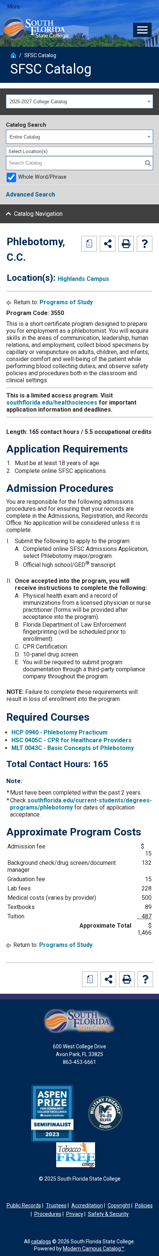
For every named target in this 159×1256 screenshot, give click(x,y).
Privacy (74, 1214)
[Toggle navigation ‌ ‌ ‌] (142, 30)
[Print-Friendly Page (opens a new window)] (126, 243)
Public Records (24, 1205)
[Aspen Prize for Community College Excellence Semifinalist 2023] (52, 1113)
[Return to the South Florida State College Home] (13, 54)
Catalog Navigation (38, 213)
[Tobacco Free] (75, 1154)
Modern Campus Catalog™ (93, 1249)
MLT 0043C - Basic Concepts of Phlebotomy (72, 748)
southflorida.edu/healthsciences (51, 402)
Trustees (56, 1205)
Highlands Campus (83, 278)
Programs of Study (66, 302)
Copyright (119, 1205)
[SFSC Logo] (35, 29)
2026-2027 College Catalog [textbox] (38, 101)
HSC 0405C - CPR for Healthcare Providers (71, 740)
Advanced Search (30, 194)
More (13, 7)
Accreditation (87, 1205)
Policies (144, 1205)
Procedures (47, 1214)
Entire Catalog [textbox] (25, 137)
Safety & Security (108, 1214)
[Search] (148, 163)
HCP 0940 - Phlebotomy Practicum (59, 732)
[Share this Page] (107, 243)
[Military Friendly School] (105, 1113)
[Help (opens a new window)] (144, 243)
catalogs (41, 1241)
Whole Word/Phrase (42, 177)
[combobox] (79, 101)
